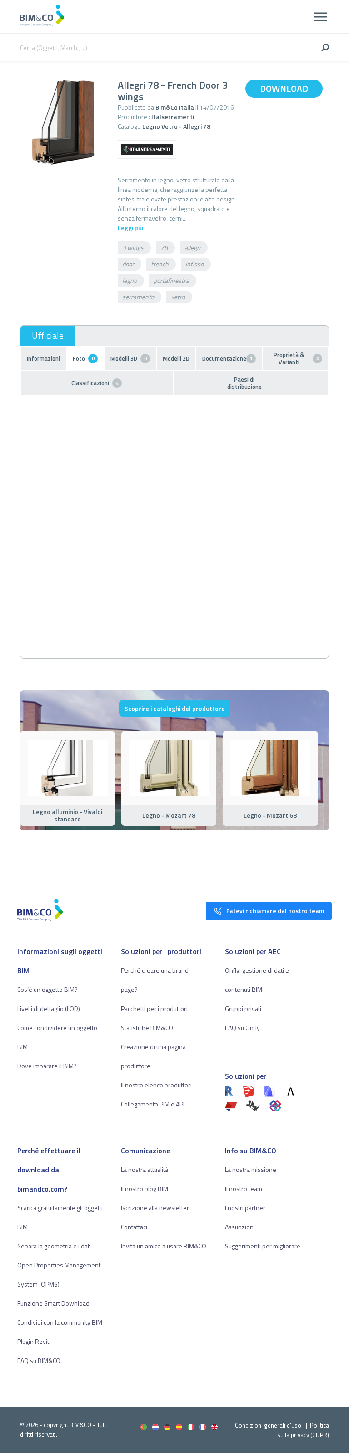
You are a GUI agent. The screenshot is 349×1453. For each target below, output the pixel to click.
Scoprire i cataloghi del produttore (175, 708)
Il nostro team (243, 1188)
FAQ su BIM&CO (38, 1360)
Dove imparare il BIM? (47, 1066)
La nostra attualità (144, 1169)
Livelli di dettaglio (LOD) (48, 1008)
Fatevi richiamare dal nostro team (275, 910)
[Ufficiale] (47, 336)
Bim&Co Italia (174, 107)
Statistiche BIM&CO (147, 1027)
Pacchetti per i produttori (154, 1008)
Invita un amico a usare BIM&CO (163, 1246)
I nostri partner (245, 1207)
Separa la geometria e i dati (54, 1246)
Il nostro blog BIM (144, 1188)
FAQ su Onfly (242, 1027)
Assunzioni (240, 1227)
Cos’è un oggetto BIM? (47, 989)
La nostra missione (250, 1169)
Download (284, 88)
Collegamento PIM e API (152, 1104)
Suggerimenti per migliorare (262, 1246)
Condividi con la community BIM (59, 1322)
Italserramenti (172, 116)
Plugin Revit (33, 1341)
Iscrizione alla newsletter (155, 1207)
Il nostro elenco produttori (156, 1085)
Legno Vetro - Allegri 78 (176, 126)
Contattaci (134, 1227)
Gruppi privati (243, 1008)
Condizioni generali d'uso (268, 1425)
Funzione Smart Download (53, 1303)
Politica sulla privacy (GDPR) (303, 1430)
